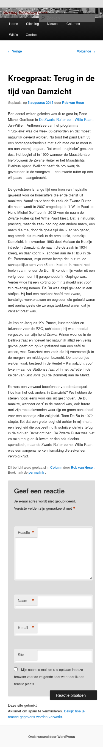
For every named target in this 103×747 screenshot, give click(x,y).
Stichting (32, 23)
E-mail (26, 627)
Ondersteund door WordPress (51, 736)
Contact (31, 34)
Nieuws (52, 23)
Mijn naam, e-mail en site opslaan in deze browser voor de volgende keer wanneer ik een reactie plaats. (49, 676)
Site (21, 654)
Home (13, 23)
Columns (73, 23)
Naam (26, 600)
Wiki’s (13, 34)
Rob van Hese (73, 102)
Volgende (86, 51)
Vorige (15, 51)
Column (56, 467)
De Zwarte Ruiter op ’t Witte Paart (66, 119)
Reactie (26, 532)
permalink (37, 472)
